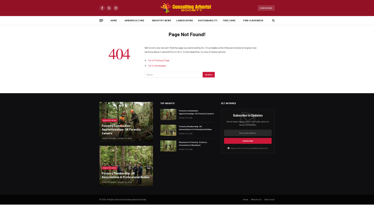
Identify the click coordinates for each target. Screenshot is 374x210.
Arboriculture (134, 20)
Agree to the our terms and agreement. (249, 148)
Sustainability (208, 20)
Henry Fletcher (109, 138)
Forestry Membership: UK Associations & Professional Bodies (125, 175)
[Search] (273, 20)
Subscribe (266, 8)
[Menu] (101, 20)
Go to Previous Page (158, 60)
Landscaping (184, 20)
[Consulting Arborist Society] (187, 8)
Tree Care (229, 20)
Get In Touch (269, 199)
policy (255, 148)
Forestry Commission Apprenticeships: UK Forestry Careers (121, 129)
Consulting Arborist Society (134, 199)
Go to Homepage (157, 65)
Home (114, 20)
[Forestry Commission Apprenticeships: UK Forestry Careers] (126, 122)
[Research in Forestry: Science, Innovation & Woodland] (168, 146)
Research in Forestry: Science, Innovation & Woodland (193, 143)
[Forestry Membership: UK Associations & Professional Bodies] (126, 166)
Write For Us (256, 199)
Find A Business (253, 20)
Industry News (161, 20)
